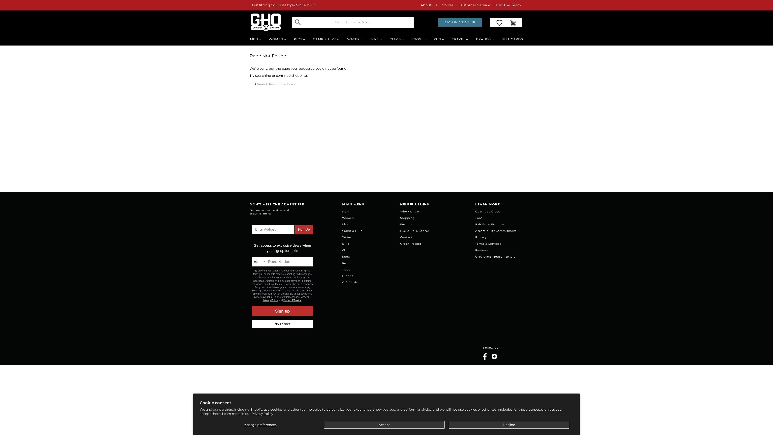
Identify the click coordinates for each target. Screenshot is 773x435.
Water (346, 237)
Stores (448, 5)
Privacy (481, 237)
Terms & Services (488, 243)
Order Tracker (410, 243)
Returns (406, 224)
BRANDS (483, 39)
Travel (346, 269)
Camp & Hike (352, 230)
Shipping (407, 218)
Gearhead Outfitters (294, 353)
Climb (347, 250)
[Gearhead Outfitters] (266, 22)
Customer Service (474, 5)
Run (345, 263)
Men (345, 211)
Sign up (282, 311)
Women (348, 218)
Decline (509, 425)
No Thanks (282, 324)
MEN (254, 39)
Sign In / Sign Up (460, 22)
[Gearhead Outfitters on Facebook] (485, 359)
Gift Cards (350, 282)
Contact (406, 237)
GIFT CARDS (512, 39)
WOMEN (276, 39)
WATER (353, 39)
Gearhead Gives (487, 211)
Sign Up (304, 229)
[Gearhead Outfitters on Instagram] (494, 358)
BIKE (374, 39)
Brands (347, 276)
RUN (437, 39)
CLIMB (395, 39)
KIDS (298, 39)
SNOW (417, 39)
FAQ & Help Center (414, 230)
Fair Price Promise (489, 224)
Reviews (481, 250)
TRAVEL (458, 39)
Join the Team (508, 5)
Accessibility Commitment (496, 230)
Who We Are (409, 211)
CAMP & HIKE (325, 39)
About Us (429, 5)
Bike (345, 243)
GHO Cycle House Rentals (495, 256)
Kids (345, 224)
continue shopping (291, 76)
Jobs (478, 218)
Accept (384, 425)
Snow (346, 256)
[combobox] (259, 261)
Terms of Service (292, 300)
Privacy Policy (262, 414)
